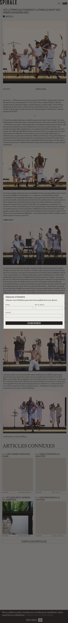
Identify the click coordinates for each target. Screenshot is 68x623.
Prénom (8, 304)
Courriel (8, 312)
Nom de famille (39, 304)
